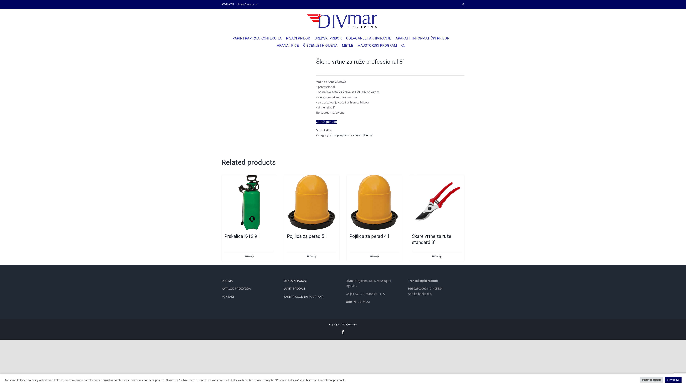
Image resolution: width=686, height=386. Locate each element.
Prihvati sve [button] (673, 379)
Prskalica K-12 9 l (241, 236)
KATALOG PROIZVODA (236, 289)
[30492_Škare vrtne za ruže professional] (266, 102)
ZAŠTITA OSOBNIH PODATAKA (303, 297)
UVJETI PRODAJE (294, 289)
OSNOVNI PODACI (295, 281)
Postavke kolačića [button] (651, 379)
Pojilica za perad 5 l (306, 236)
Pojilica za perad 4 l (369, 236)
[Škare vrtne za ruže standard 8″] (436, 202)
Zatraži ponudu (326, 122)
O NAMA (227, 281)
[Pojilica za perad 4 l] (374, 202)
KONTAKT (228, 297)
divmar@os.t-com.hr (248, 4)
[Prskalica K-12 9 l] (249, 202)
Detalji (250, 256)
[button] (403, 45)
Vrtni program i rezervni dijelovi (351, 135)
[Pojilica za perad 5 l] (311, 202)
